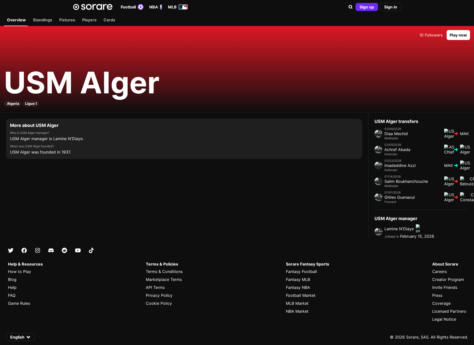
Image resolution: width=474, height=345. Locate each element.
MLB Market (297, 303)
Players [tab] (89, 19)
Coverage (441, 303)
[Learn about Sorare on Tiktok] (91, 250)
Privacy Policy (159, 295)
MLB (172, 6)
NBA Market (297, 311)
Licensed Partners (449, 311)
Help (12, 287)
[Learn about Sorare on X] (10, 250)
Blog (12, 279)
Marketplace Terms (164, 279)
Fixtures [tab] (67, 19)
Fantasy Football (301, 271)
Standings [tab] (42, 19)
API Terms (155, 287)
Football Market (301, 295)
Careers (439, 271)
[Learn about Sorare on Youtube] (78, 250)
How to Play (19, 271)
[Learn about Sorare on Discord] (51, 250)
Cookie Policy (159, 303)
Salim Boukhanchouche (406, 181)
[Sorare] (93, 7)
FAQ (11, 295)
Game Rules (19, 303)
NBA (153, 6)
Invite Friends (444, 287)
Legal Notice (444, 319)
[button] (351, 7)
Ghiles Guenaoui (399, 197)
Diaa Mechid (396, 133)
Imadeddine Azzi (400, 165)
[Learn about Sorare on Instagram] (37, 250)
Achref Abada (397, 149)
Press (437, 295)
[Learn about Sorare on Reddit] (64, 250)
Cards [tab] (109, 19)
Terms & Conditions (164, 271)
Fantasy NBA (298, 287)
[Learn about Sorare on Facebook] (24, 250)
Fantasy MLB (298, 279)
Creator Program (448, 279)
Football (128, 6)
